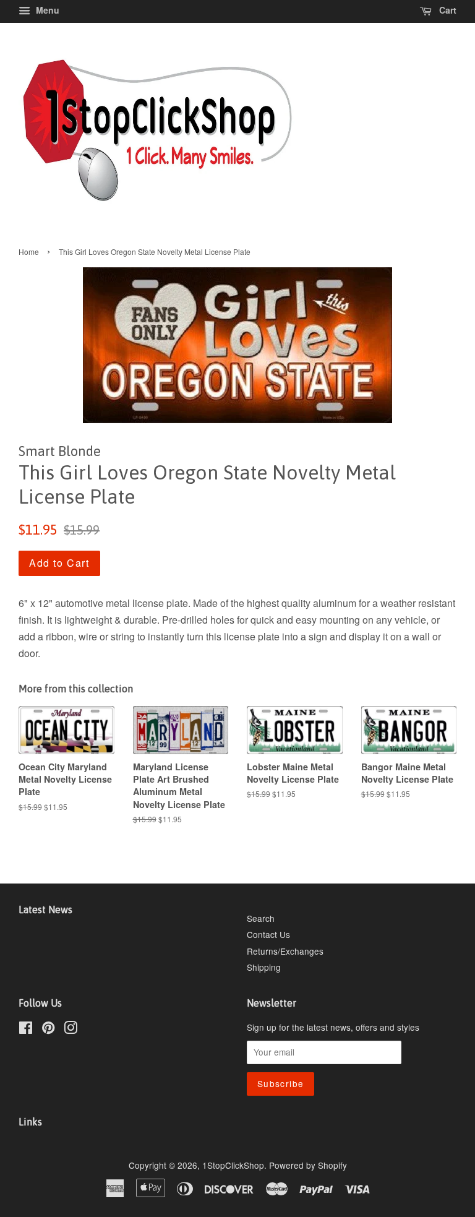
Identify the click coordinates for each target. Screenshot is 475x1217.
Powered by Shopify (308, 1165)
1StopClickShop (233, 1165)
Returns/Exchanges (285, 951)
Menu (46, 10)
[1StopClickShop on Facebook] (26, 1029)
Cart (446, 10)
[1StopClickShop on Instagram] (70, 1029)
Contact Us (268, 934)
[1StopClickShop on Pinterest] (48, 1029)
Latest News (45, 909)
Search (261, 918)
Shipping (264, 967)
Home (29, 251)
